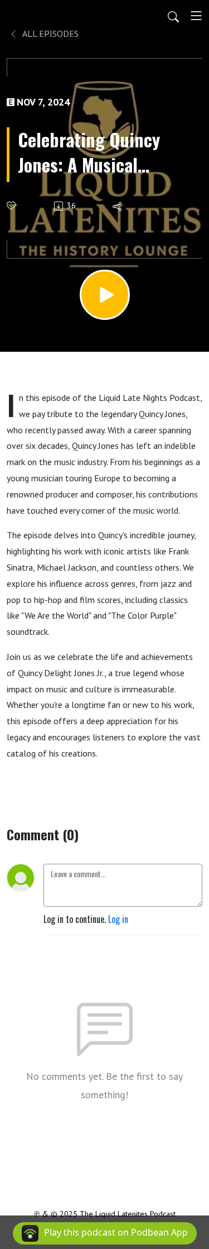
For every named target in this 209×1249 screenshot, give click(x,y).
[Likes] (12, 206)
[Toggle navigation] (196, 15)
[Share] (117, 206)
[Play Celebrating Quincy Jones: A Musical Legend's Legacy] (105, 295)
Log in (118, 919)
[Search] (173, 15)
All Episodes (50, 33)
